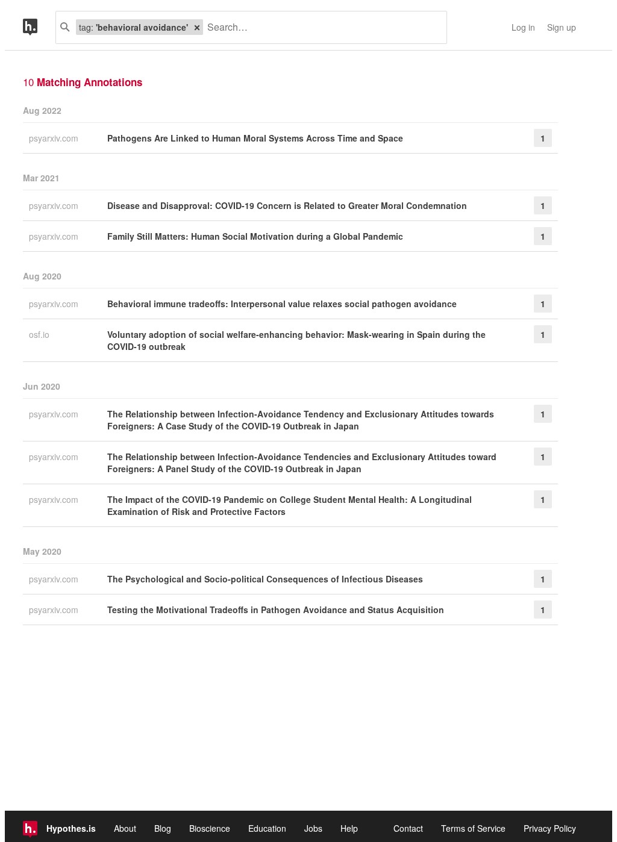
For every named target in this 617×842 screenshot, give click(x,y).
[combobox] (320, 27)
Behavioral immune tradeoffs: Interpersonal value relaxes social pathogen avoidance (282, 304)
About (125, 828)
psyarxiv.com (55, 138)
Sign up (561, 27)
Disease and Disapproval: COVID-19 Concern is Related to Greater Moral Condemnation (287, 205)
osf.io (40, 334)
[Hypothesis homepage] (39, 27)
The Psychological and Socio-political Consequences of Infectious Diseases (265, 579)
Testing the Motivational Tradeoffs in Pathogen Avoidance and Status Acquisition (275, 609)
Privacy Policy (550, 828)
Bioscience (209, 828)
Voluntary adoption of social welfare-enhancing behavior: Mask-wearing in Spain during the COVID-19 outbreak (296, 340)
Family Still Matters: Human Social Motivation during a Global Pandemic (255, 236)
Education (267, 828)
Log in (523, 27)
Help (349, 828)
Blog (162, 828)
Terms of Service (473, 828)
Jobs (313, 828)
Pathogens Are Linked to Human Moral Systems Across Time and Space (255, 138)
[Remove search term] (197, 27)
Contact (408, 828)
